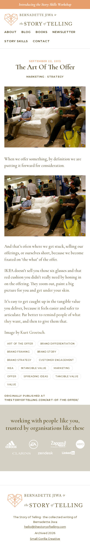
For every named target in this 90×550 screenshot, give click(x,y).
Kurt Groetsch (33, 332)
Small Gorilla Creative (45, 538)
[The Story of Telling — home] (38, 20)
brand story (46, 351)
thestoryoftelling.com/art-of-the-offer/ (41, 399)
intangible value (33, 368)
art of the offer (20, 343)
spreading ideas (36, 376)
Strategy (55, 76)
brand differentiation (57, 343)
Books (42, 32)
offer (11, 376)
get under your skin (53, 290)
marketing (62, 368)
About (10, 32)
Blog (26, 32)
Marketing (35, 76)
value (11, 384)
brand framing (18, 351)
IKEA (10, 368)
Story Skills (16, 41)
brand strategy (19, 359)
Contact (41, 41)
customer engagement (56, 359)
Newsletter (63, 32)
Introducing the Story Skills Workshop (45, 4)
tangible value (66, 376)
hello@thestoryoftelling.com (45, 526)
